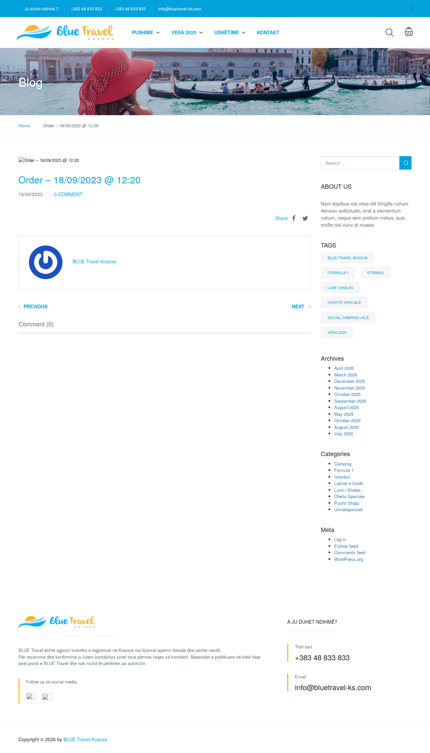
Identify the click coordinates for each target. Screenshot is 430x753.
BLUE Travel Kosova (348, 257)
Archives (332, 358)
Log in (340, 539)
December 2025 (349, 381)
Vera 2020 (337, 332)
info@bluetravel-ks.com (179, 8)
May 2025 (343, 414)
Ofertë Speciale (344, 302)
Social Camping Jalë (348, 317)
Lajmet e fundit (348, 483)
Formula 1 (338, 272)
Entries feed (346, 546)
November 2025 (349, 388)
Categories (335, 453)
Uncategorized (348, 509)
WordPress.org (348, 559)
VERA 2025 (183, 32)
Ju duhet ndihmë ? (41, 8)
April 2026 (344, 368)
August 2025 (346, 407)
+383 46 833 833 (130, 8)
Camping (342, 463)
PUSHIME (142, 32)
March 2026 (345, 374)
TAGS (328, 245)
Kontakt (268, 32)
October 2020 (347, 420)
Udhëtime (226, 32)
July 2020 (343, 433)
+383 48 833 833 (86, 8)
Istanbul (375, 272)
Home (24, 125)
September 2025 (350, 401)
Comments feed (349, 552)
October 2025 (347, 394)
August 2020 (346, 427)
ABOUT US (336, 186)
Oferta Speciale (349, 496)
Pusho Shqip (346, 503)
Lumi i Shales (340, 287)
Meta (327, 529)
